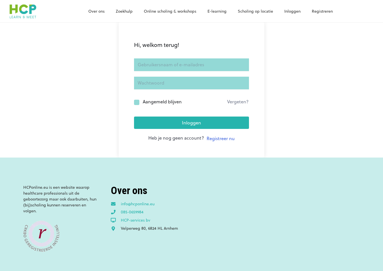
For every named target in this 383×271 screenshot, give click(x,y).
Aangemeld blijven (162, 102)
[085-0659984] (116, 212)
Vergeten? (238, 102)
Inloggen (191, 123)
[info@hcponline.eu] (116, 204)
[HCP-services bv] (116, 220)
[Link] (23, 11)
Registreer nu (221, 138)
